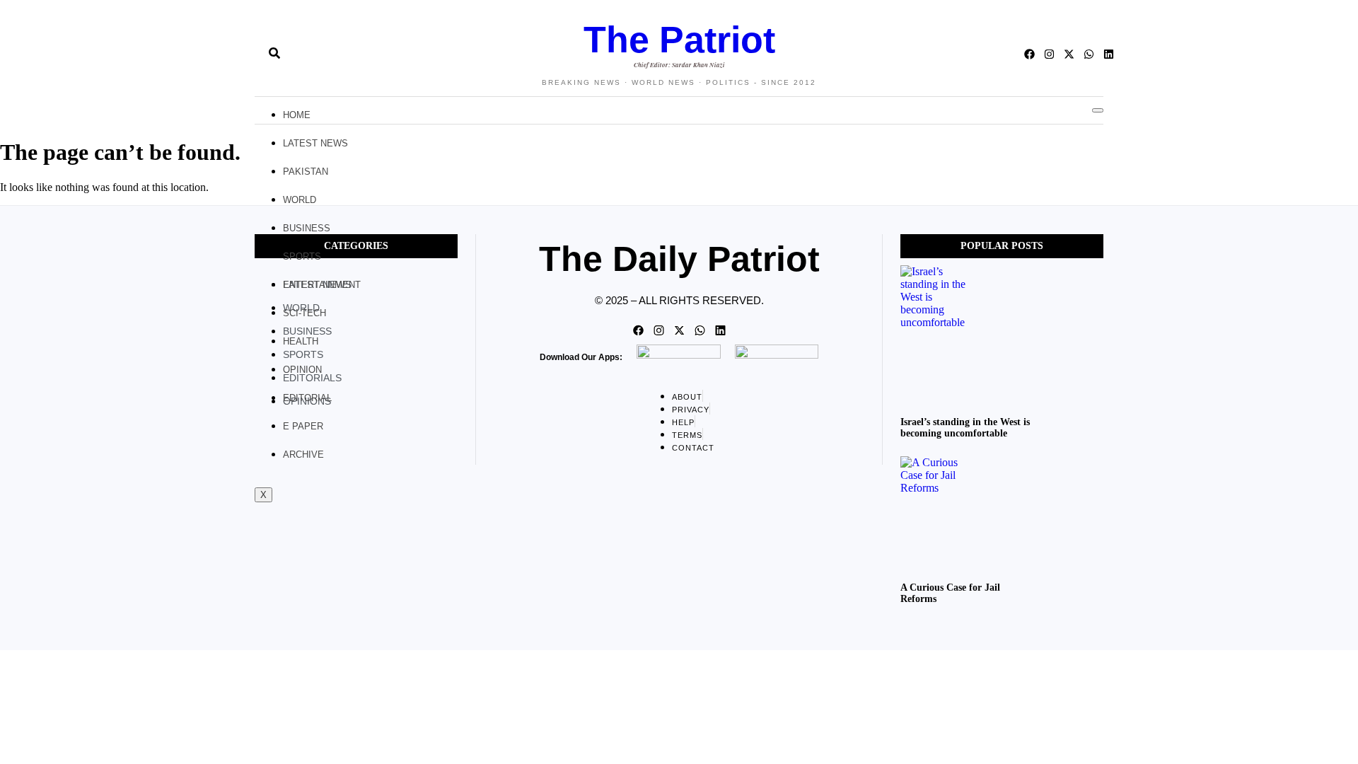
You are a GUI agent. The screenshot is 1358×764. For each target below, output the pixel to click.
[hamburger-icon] (1097, 110)
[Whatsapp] (1089, 54)
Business (306, 228)
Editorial (307, 398)
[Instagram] (1049, 54)
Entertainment (322, 284)
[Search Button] (274, 47)
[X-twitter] (1069, 54)
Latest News (315, 143)
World (299, 200)
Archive (303, 454)
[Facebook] (1029, 54)
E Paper (303, 426)
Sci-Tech (304, 313)
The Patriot (679, 39)
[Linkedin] (1108, 54)
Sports (302, 256)
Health (300, 341)
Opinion (302, 369)
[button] (249, 54)
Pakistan (305, 171)
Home (297, 115)
